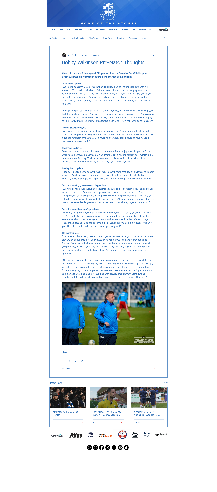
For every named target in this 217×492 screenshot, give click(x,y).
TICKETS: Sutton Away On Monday (66, 413)
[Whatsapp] (89, 447)
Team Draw (107, 38)
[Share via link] (81, 361)
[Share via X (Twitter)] (69, 361)
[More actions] (153, 55)
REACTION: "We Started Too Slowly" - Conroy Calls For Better (107, 414)
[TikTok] (126, 447)
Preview (120, 38)
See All (165, 383)
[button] (61, 30)
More (144, 38)
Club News (93, 38)
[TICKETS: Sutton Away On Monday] (68, 397)
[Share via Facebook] (63, 361)
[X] (107, 447)
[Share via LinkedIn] (75, 361)
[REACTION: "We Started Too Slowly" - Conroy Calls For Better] (108, 397)
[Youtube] (120, 447)
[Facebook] (101, 447)
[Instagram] (95, 447)
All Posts (53, 38)
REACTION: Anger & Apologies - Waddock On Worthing (146, 414)
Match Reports (78, 38)
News (64, 38)
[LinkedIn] (114, 447)
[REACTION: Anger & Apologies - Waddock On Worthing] (149, 397)
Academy (133, 38)
